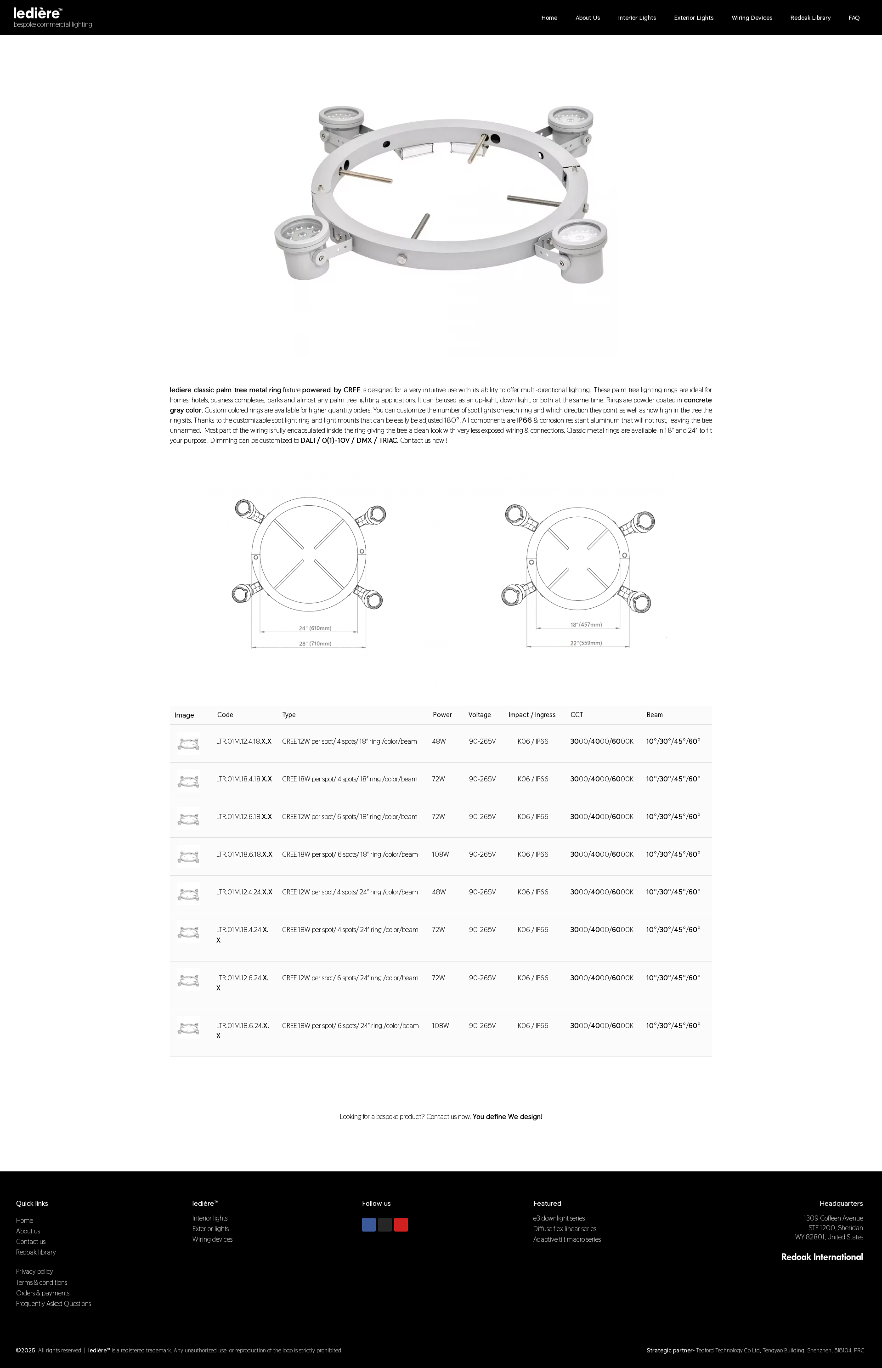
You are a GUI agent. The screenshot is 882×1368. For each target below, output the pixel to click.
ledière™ (205, 1203)
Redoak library (811, 17)
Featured (547, 1203)
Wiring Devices (752, 17)
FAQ (854, 17)
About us (588, 17)
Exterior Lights (693, 17)
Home (549, 17)
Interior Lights (637, 17)
